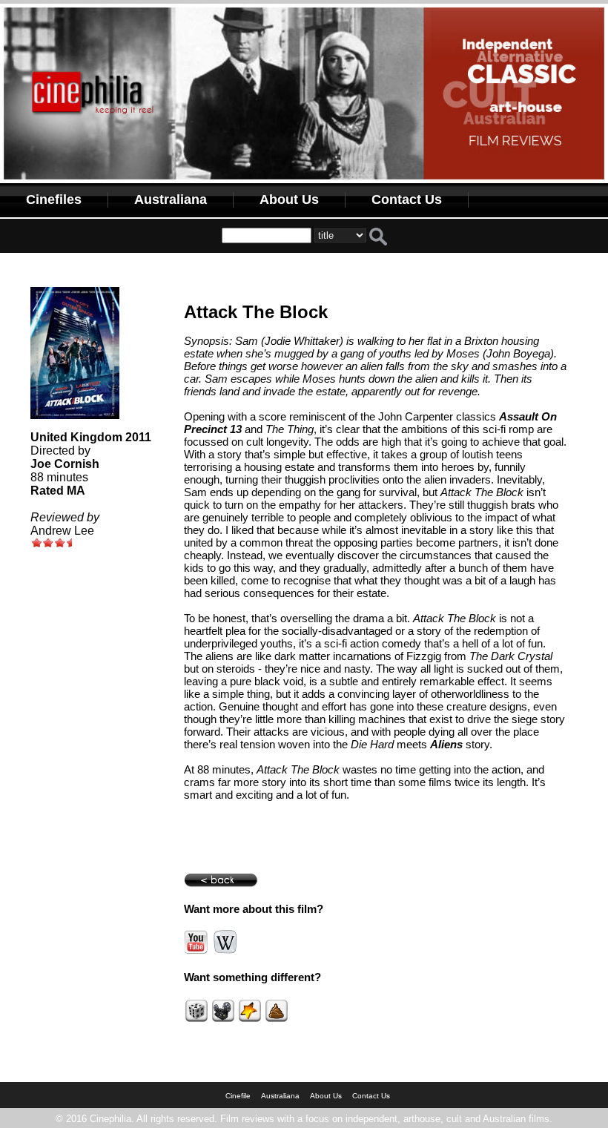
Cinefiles (54, 199)
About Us (289, 199)
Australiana (170, 199)
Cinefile (238, 1096)
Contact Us (406, 199)
